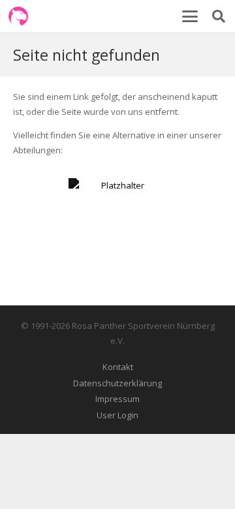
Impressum (117, 399)
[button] (189, 16)
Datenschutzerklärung (117, 383)
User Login (117, 415)
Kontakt (117, 367)
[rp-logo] (18, 16)
